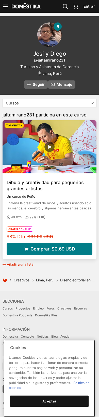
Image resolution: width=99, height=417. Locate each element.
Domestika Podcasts (17, 315)
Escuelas (80, 308)
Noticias (42, 336)
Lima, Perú (52, 73)
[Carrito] (75, 6)
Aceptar (49, 401)
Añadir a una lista (20, 264)
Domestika (10, 336)
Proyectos (22, 308)
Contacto (27, 336)
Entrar (89, 6)
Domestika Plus (46, 315)
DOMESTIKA (26, 6)
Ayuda (65, 336)
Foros (50, 308)
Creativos (21, 280)
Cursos (8, 308)
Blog (54, 336)
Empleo (38, 308)
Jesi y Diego (49, 53)
